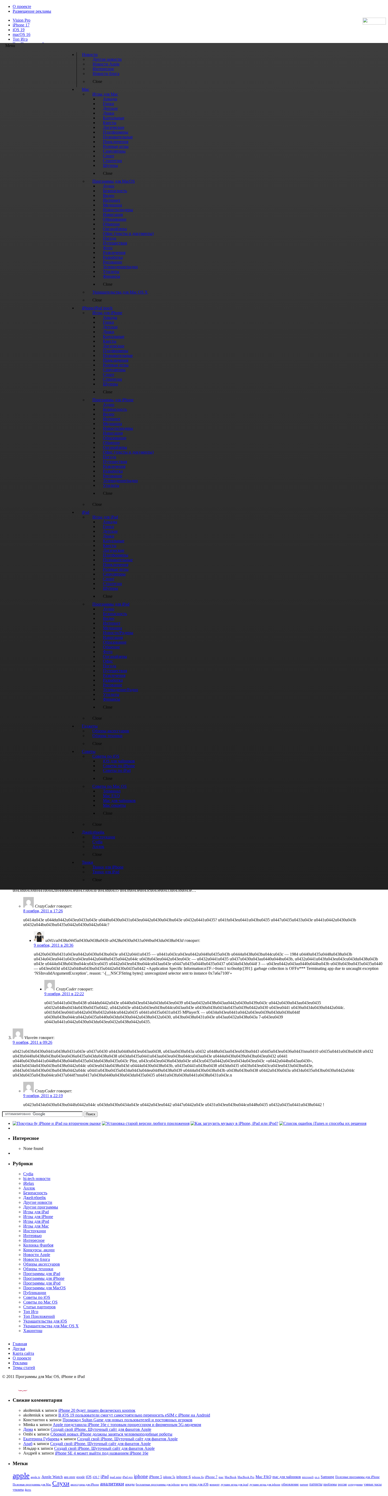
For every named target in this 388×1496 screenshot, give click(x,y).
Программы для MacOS (44, 1288)
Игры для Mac (36, 1226)
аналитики (112, 1483)
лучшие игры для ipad (234, 1484)
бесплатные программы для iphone (158, 1484)
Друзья (19, 1348)
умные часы (373, 1484)
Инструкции (34, 1231)
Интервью (32, 1235)
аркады (130, 1484)
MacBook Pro (246, 1477)
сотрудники (355, 1484)
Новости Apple (36, 1254)
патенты (315, 1484)
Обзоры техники (38, 1269)
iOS (89, 1477)
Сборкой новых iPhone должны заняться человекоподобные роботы (111, 1434)
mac (221, 1477)
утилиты (18, 1490)
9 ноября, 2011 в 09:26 (32, 1042)
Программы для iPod (41, 1283)
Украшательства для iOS (45, 1321)
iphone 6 (183, 1476)
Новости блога (36, 1259)
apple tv (35, 1477)
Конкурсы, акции (39, 1250)
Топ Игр (20, 39)
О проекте (22, 6)
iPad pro (127, 1477)
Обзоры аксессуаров (41, 1264)
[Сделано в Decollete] (18, 1390)
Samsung (327, 1477)
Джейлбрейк (34, 1197)
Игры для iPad (36, 1212)
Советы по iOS (36, 1297)
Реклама (20, 1363)
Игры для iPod (36, 1221)
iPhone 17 (21, 25)
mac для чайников (286, 1477)
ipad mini (115, 1477)
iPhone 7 (211, 1477)
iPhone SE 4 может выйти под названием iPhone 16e (101, 1453)
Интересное (34, 1240)
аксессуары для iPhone (84, 1484)
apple (21, 1475)
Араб (27, 1443)
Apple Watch (52, 1476)
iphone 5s (169, 1477)
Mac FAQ (263, 1476)
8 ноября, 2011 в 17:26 (43, 911)
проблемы (330, 1484)
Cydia (28, 1174)
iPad (105, 1476)
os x (317, 1477)
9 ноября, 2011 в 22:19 (43, 1095)
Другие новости (37, 1202)
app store (69, 1477)
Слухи (60, 1483)
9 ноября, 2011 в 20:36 (53, 945)
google (80, 1477)
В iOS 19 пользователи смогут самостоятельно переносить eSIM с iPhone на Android (134, 1415)
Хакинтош (32, 1330)
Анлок (29, 1188)
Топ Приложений (39, 1316)
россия (342, 1484)
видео (184, 1484)
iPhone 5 (155, 1477)
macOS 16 (21, 34)
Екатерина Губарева (41, 1439)
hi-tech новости (36, 1178)
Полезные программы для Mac (32, 1484)
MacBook (230, 1477)
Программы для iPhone (43, 1278)
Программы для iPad (41, 1273)
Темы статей (24, 1367)
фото (28, 1489)
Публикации (34, 1292)
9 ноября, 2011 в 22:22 (64, 994)
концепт (215, 1484)
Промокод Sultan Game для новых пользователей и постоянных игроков (127, 1420)
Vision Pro (21, 20)
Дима (28, 1429)
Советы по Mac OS (40, 1302)
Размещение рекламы (32, 11)
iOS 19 (19, 29)
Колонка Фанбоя (38, 1245)
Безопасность (35, 1193)
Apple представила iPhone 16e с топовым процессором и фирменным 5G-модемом (127, 1424)
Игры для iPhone (38, 1216)
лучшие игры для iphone (264, 1484)
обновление (290, 1484)
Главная (20, 1344)
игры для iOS (199, 1484)
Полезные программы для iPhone (357, 1477)
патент (304, 1484)
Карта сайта (23, 1353)
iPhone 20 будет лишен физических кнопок (96, 1410)
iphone (141, 1476)
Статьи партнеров (39, 1307)
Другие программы (40, 1207)
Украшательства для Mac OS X (51, 1326)
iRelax (28, 1183)
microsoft (308, 1477)
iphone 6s (198, 1477)
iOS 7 (96, 1477)
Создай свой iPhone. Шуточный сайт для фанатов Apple (101, 1429)
